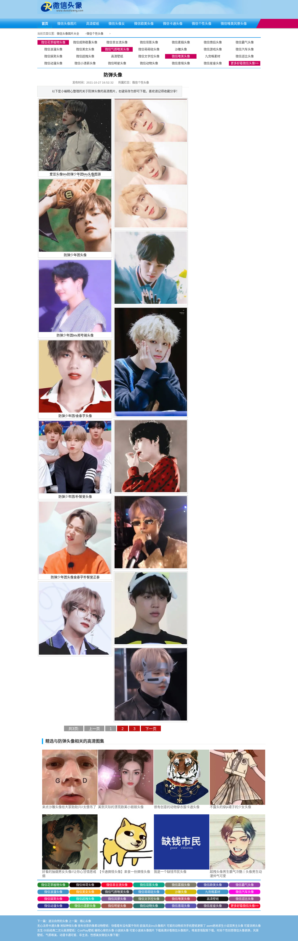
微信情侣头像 (213, 42)
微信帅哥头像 (85, 885)
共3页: (73, 729)
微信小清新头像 (85, 63)
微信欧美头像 (213, 885)
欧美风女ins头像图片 (153, 925)
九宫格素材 (212, 56)
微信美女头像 (85, 49)
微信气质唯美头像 (117, 49)
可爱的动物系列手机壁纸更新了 (186, 925)
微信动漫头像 (53, 63)
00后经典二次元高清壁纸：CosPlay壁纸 (69, 930)
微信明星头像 (117, 63)
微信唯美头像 (181, 56)
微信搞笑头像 (53, 56)
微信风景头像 (117, 898)
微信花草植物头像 (53, 42)
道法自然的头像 (58, 921)
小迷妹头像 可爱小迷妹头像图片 (135, 930)
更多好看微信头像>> (245, 63)
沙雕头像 (181, 49)
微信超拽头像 (85, 56)
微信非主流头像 (117, 42)
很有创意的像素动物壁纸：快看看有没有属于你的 (108, 925)
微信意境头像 (181, 63)
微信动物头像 (149, 63)
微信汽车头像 (245, 49)
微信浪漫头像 (53, 49)
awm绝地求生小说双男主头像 (225, 925)
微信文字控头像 (148, 56)
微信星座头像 (213, 63)
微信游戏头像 (213, 49)
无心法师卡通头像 (48, 925)
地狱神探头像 (68, 925)
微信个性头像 (95, 33)
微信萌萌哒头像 (148, 49)
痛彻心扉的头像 (104, 930)
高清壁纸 (117, 56)
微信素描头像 (181, 42)
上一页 (94, 729)
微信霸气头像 (245, 42)
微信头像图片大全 (68, 33)
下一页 (150, 729)
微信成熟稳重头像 (85, 42)
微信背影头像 (149, 42)
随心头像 (85, 921)
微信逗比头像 (245, 56)
